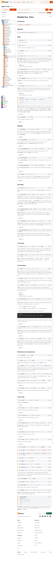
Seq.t (37, 407)
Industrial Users (20, 527)
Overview (6, 9)
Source (50, 16)
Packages (19, 2)
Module (49, 12)
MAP (6, 47)
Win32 (6, 72)
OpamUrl (6, 82)
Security (25, 552)
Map (6, 55)
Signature (3, 16)
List (6, 63)
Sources (5, 86)
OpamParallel (7, 39)
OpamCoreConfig (8, 31)
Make (7, 57)
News (28, 2)
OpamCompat (7, 28)
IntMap (6, 58)
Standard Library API (39, 532)
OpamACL (7, 25)
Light (40, 513)
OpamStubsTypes (8, 79)
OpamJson (7, 38)
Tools (14, 2)
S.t (36, 32)
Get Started (37, 525)
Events (18, 543)
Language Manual (38, 530)
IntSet (6, 60)
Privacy (50, 552)
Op (6, 74)
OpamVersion (7, 83)
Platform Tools (37, 527)
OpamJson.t (32, 450)
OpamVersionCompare (9, 85)
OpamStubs (7, 77)
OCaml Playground (38, 542)
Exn (6, 68)
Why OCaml (19, 532)
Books (36, 535)
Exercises (36, 537)
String (6, 64)
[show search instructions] (51, 9)
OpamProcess (7, 41)
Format (6, 66)
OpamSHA (7, 42)
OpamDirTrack (7, 33)
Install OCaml (37, 522)
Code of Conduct (20, 554)
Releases (19, 525)
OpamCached (7, 27)
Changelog (19, 522)
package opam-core (5, 19)
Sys (6, 71)
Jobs (18, 548)
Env (6, 69)
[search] (51, 2)
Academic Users (20, 530)
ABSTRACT (7, 49)
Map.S (25, 32)
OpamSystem (7, 80)
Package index (20, 12)
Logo (36, 545)
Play (32, 2)
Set (6, 53)
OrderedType (8, 52)
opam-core (5, 6)
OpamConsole (7, 30)
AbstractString (8, 50)
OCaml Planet (20, 545)
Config (6, 75)
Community (24, 2)
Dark (44, 513)
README (6, 22)
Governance (43, 552)
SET (6, 46)
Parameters (4, 14)
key (33, 32)
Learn (11, 2)
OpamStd (7, 44)
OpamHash (7, 36)
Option (6, 61)
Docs (13, 9)
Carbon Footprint (34, 552)
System (49, 513)
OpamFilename (8, 35)
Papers (36, 540)
